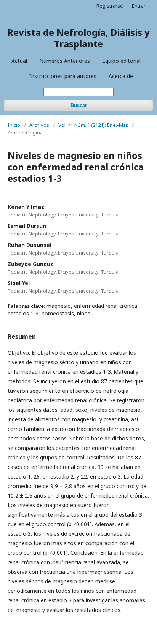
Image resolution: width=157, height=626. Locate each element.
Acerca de (121, 76)
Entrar (139, 5)
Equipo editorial (121, 60)
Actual (19, 60)
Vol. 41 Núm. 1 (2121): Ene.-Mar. (93, 125)
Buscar (78, 105)
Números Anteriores (64, 60)
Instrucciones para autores (62, 76)
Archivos (39, 125)
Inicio (14, 125)
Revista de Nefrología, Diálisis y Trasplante (78, 38)
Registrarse (109, 5)
